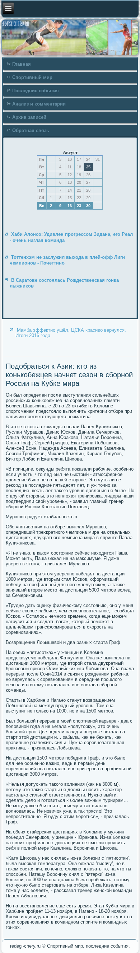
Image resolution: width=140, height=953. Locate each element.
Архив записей (29, 117)
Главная (21, 64)
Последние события (35, 90)
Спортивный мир (32, 77)
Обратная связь (30, 130)
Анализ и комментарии (39, 104)
